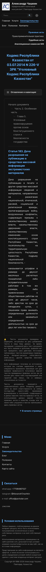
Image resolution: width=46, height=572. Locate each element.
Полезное (13, 25)
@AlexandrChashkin (20, 493)
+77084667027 (19, 489)
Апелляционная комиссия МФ (29, 44)
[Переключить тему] (36, 15)
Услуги (15, 20)
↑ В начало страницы (31, 411)
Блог (4, 25)
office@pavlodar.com (18, 498)
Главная (6, 20)
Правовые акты (36, 32)
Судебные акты (36, 40)
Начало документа (18, 104)
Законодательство (29, 20)
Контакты (23, 25)
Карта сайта (8, 468)
